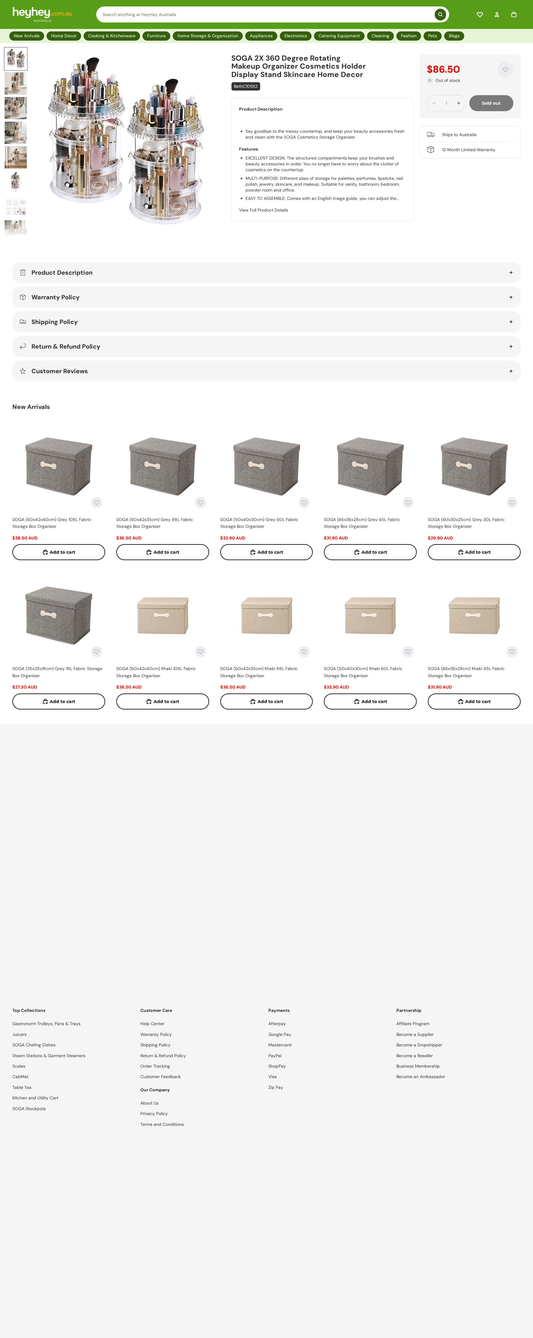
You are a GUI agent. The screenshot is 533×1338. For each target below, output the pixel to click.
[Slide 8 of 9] (16, 231)
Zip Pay (275, 1087)
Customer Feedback (160, 1076)
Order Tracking (155, 1066)
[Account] (497, 14)
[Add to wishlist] (505, 70)
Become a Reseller (414, 1055)
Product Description (62, 273)
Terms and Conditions (162, 1124)
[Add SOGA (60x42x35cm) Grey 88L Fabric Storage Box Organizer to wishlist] (200, 502)
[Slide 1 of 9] (16, 59)
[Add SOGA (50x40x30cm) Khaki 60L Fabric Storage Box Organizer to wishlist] (408, 651)
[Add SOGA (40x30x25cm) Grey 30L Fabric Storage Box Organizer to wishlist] (512, 502)
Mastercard (279, 1045)
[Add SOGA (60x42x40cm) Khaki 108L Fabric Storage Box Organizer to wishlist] (200, 651)
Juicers (19, 1034)
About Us (149, 1103)
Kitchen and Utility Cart (35, 1098)
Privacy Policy (154, 1113)
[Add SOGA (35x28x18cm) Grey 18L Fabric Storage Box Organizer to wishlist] (96, 651)
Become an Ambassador (420, 1076)
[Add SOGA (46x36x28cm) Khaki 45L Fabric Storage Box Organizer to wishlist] (512, 651)
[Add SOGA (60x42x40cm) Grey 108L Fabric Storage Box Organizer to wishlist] (96, 502)
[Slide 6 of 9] (16, 182)
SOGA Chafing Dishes (34, 1045)
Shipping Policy (54, 322)
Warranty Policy (55, 297)
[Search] (272, 14)
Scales (18, 1066)
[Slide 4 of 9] (16, 133)
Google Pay (279, 1034)
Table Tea (21, 1087)
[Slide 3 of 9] (16, 108)
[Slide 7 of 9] (16, 207)
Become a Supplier (415, 1034)
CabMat (20, 1076)
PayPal (275, 1055)
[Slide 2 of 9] (16, 83)
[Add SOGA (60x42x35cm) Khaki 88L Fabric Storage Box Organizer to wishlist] (304, 651)
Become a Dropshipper (419, 1045)
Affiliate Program (412, 1023)
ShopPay (277, 1066)
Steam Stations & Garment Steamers (48, 1055)
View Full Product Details (263, 209)
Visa (272, 1076)
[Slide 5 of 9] (16, 157)
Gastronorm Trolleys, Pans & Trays (46, 1023)
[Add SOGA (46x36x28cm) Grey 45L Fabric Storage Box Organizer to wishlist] (408, 502)
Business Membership (418, 1066)
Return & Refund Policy (65, 346)
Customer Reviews (59, 371)
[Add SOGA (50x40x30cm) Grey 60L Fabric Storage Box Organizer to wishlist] (304, 502)
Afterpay (277, 1023)
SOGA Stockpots (29, 1108)
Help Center (152, 1023)
